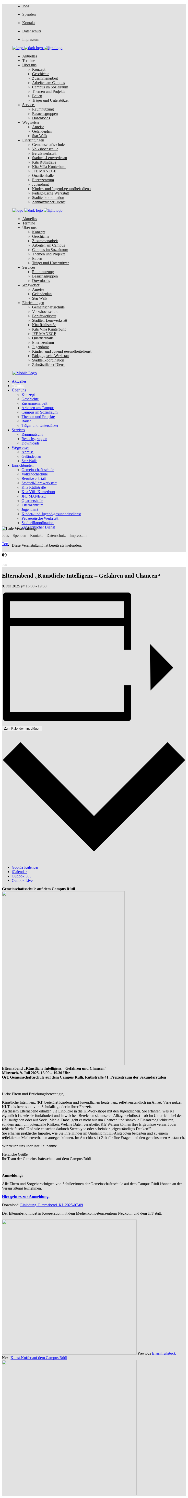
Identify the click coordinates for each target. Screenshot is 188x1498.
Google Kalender (25, 867)
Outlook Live (22, 880)
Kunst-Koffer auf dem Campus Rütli (39, 1358)
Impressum (30, 39)
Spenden (29, 14)
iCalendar (19, 872)
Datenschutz (31, 31)
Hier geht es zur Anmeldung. (25, 1196)
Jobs (25, 6)
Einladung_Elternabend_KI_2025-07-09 (51, 1205)
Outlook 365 (21, 876)
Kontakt (28, 23)
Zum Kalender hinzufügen (22, 728)
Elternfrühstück (164, 1353)
